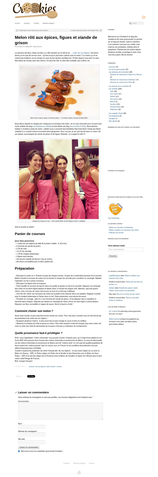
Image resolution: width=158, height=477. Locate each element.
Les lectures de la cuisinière (119, 86)
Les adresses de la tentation (119, 72)
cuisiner (31, 366)
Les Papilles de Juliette (42, 126)
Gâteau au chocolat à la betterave (121, 227)
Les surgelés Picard (116, 113)
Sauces (112, 101)
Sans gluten (114, 99)
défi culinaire (51, 366)
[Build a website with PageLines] (79, 472)
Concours (112, 67)
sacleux (112, 288)
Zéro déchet (113, 121)
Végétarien (114, 109)
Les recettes (113, 88)
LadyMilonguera (114, 275)
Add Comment (37, 46)
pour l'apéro (114, 94)
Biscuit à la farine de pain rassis (128, 294)
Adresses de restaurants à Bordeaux (122, 79)
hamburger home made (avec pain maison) (33, 30)
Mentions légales (48, 23)
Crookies (20, 46)
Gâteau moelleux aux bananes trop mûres (124, 230)
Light (112, 91)
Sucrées (113, 104)
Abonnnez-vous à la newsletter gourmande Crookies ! (41, 451)
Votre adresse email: (116, 245)
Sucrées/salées (115, 107)
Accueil (17, 23)
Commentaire (23, 401)
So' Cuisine (113, 311)
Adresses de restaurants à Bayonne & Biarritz (126, 74)
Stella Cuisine (114, 319)
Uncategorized (114, 116)
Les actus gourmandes (117, 69)
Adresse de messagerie (28, 431)
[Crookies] (79, 10)
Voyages (112, 118)
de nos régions (41, 366)
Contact (36, 23)
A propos (27, 23)
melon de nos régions (81, 53)
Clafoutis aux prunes (116, 232)
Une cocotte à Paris (77, 126)
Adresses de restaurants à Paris (121, 82)
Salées (112, 96)
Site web (21, 439)
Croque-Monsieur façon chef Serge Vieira (85, 30)
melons (59, 366)
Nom (20, 423)
